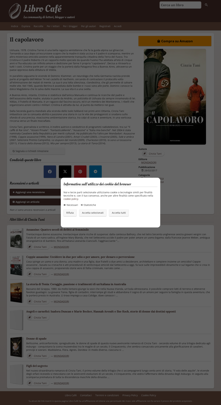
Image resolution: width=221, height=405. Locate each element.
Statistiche (89, 205)
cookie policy (71, 199)
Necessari (72, 205)
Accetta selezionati (93, 212)
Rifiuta (70, 212)
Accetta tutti (119, 212)
